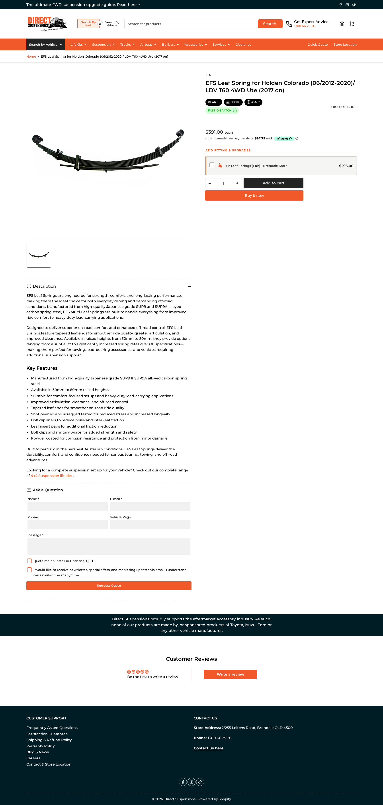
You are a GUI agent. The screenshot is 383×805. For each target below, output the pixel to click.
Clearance (243, 44)
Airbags (146, 44)
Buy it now (254, 195)
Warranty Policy (40, 746)
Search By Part (88, 23)
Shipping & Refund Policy (49, 740)
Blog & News (37, 752)
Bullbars (168, 44)
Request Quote (109, 586)
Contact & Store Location (48, 764)
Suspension (101, 44)
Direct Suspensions (179, 799)
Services (219, 44)
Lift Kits (77, 44)
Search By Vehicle (112, 23)
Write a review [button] (230, 674)
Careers (33, 758)
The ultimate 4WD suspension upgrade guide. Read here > (83, 4)
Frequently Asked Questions (52, 728)
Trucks (125, 44)
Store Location (345, 44)
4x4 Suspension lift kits (52, 476)
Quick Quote (318, 44)
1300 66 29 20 (304, 26)
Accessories (194, 44)
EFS (208, 74)
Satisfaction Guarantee (47, 734)
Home (31, 57)
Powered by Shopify (214, 799)
